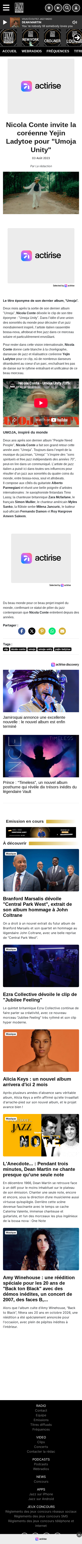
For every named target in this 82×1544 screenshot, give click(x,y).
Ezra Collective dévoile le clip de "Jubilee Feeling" (40, 997)
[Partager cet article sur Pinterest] (41, 633)
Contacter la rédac (41, 1451)
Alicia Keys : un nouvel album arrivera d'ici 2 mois (37, 1081)
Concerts (41, 1447)
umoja (31, 649)
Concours (41, 1481)
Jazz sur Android (41, 1499)
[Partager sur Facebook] (20, 633)
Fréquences (58, 51)
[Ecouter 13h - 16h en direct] (41, 832)
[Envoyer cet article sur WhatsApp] (51, 633)
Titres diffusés (41, 1425)
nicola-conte (18, 649)
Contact (41, 1410)
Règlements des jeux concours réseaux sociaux (41, 1511)
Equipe (41, 1415)
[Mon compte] (76, 8)
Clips (41, 1442)
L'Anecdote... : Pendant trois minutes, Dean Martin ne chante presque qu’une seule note (39, 1169)
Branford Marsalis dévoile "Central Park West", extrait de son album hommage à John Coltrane (37, 907)
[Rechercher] (67, 8)
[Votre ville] (49, 8)
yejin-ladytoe (62, 649)
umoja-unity (45, 649)
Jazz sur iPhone (41, 1494)
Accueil (9, 51)
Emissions (41, 1420)
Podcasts (41, 1464)
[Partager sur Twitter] (30, 633)
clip (6, 649)
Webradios (32, 51)
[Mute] (75, 22)
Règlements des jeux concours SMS (41, 1516)
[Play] (5, 22)
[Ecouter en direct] (58, 8)
